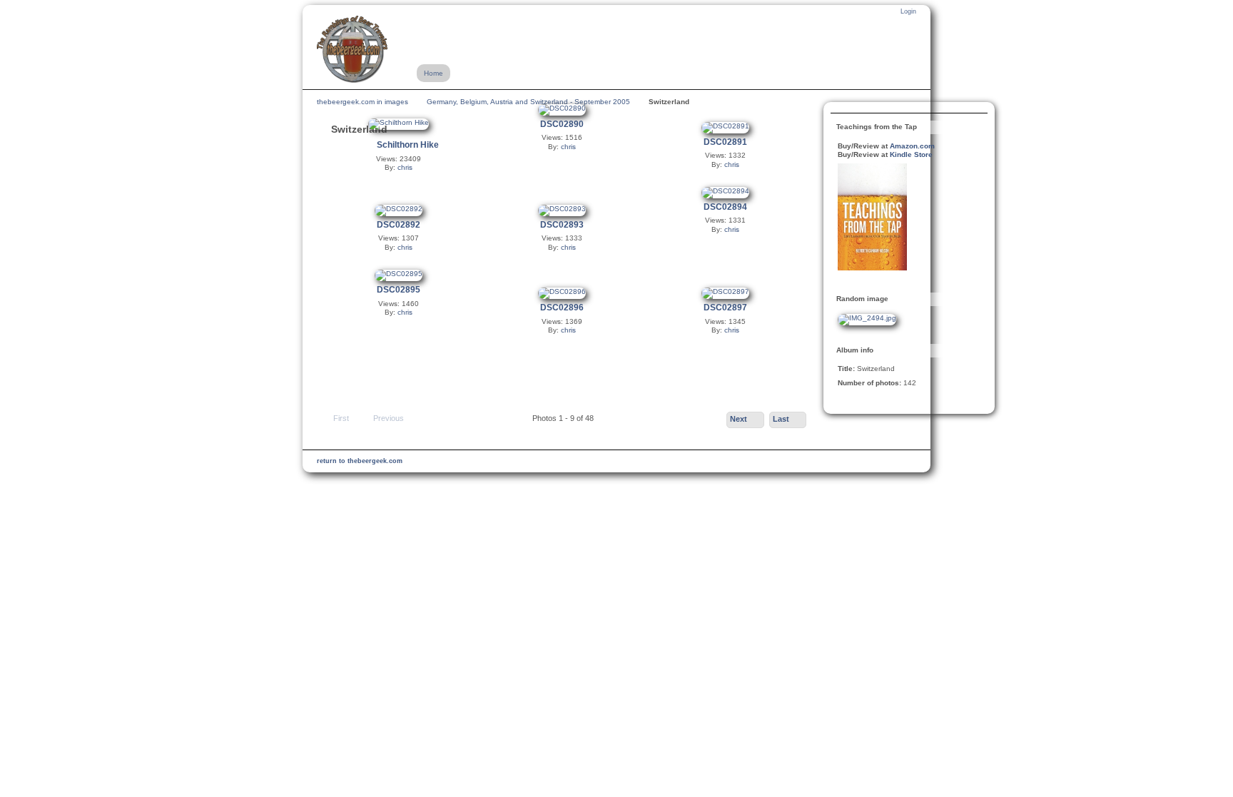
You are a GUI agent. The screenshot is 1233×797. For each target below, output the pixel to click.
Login (908, 11)
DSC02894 (725, 207)
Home (433, 73)
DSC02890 (562, 124)
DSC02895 (398, 290)
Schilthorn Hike (408, 145)
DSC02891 (725, 142)
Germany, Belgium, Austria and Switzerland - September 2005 (528, 102)
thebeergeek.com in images (362, 102)
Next (738, 419)
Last (781, 419)
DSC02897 (725, 308)
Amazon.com (912, 146)
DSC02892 (398, 225)
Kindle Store (911, 154)
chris (404, 167)
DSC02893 (562, 225)
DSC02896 (562, 308)
